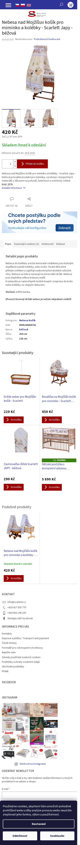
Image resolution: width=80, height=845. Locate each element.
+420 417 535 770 (16, 607)
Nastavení (39, 824)
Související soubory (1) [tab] (26, 244)
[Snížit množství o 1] (15, 166)
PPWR (5, 671)
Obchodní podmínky (13, 666)
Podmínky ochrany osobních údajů (21, 662)
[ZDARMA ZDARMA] (59, 442)
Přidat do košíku (35, 164)
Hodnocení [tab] (48, 244)
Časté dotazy (9, 643)
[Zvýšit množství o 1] (15, 162)
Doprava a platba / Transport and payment (25, 638)
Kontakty (7, 634)
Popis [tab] (8, 244)
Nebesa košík (27, 320)
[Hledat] (61, 4)
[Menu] (8, 5)
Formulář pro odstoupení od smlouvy (22, 648)
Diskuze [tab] (60, 244)
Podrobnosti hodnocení (47, 39)
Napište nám (9, 652)
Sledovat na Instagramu (33, 764)
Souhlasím (57, 836)
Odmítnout (19, 836)
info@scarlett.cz (16, 602)
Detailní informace (12, 188)
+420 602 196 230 (16, 613)
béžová (23, 329)
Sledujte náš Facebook (20, 618)
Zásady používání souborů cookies (21, 657)
